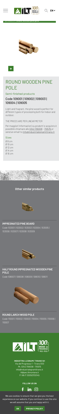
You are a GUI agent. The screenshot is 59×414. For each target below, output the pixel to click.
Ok (17, 408)
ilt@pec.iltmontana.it (29, 372)
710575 (47, 128)
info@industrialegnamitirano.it (39, 131)
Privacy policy (34, 408)
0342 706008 (35, 128)
